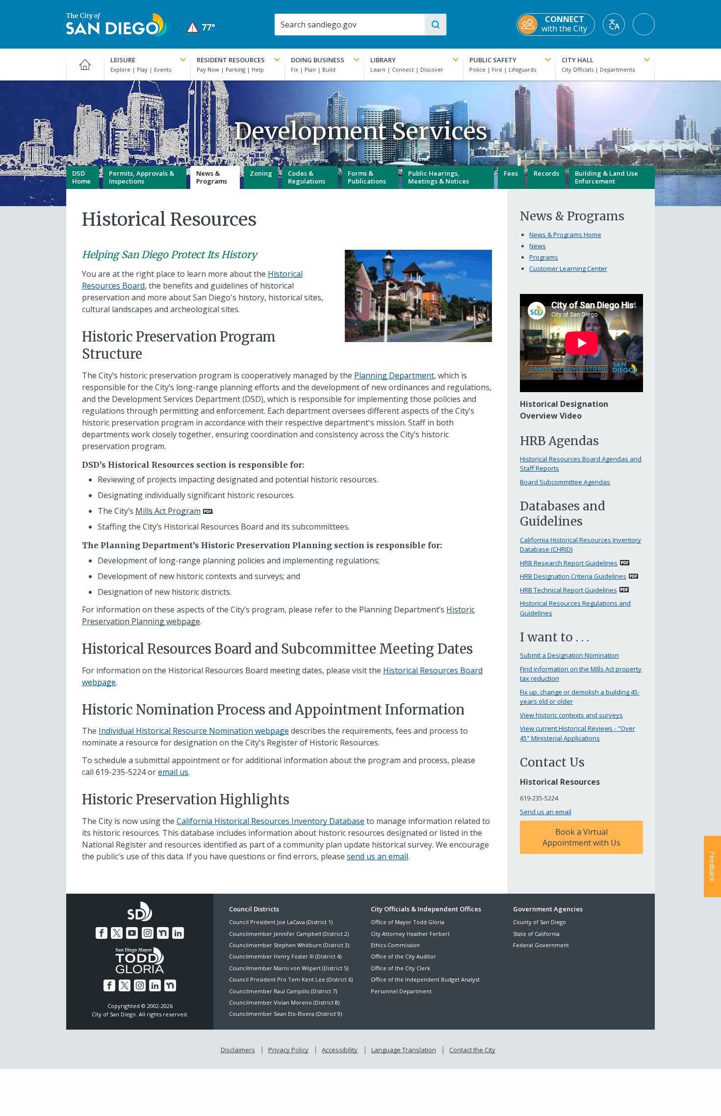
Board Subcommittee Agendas (565, 482)
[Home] (85, 64)
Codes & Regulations (306, 177)
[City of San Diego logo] (116, 23)
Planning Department (394, 375)
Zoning (261, 173)
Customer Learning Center (568, 268)
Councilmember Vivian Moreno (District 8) (284, 1002)
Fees (511, 173)
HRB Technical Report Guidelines (568, 589)
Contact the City (472, 1049)
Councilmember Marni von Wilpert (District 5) (288, 968)
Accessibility (340, 1049)
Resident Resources (231, 59)
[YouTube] (132, 933)
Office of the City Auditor (403, 956)
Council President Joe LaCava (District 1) (281, 922)
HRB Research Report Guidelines (569, 562)
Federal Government (541, 945)
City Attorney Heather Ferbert (410, 933)
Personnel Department (401, 991)
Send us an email (545, 811)
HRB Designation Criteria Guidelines (573, 576)
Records (546, 173)
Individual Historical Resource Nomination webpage (194, 730)
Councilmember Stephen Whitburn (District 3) (289, 945)
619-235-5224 (121, 772)
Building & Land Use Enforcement (606, 177)
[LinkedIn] (178, 933)
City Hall (577, 59)
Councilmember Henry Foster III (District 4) (285, 956)
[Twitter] (117, 933)
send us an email (377, 856)
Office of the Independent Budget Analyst (425, 979)
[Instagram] (148, 933)
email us (173, 772)
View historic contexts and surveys (571, 715)
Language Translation (403, 1049)
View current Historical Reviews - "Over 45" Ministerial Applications (577, 733)
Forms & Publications (367, 177)
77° (200, 27)
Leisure (122, 59)
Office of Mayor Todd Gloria (407, 922)
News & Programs (211, 177)
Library (383, 59)
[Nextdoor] (163, 933)
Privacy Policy (288, 1049)
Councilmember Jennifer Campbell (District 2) (289, 933)
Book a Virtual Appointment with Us (581, 837)
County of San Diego (539, 922)
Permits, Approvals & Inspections (141, 177)
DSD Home (81, 177)
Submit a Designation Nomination (569, 655)
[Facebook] (101, 933)
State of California (536, 933)
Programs (543, 257)
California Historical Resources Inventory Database (270, 821)
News (537, 245)
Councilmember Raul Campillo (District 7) (283, 991)
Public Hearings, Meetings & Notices (438, 177)
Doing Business (317, 59)
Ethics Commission (395, 945)
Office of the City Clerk (400, 968)
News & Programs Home (565, 234)
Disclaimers (238, 1049)
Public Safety (492, 59)
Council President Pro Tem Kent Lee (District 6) (291, 979)
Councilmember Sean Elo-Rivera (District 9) (285, 1013)
